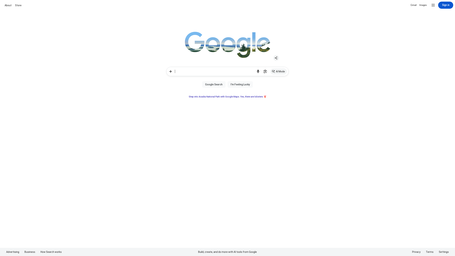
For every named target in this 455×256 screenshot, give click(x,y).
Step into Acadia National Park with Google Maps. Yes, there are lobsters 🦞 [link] (227, 96)
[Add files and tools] (170, 71)
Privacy (416, 251)
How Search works (51, 251)
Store (18, 5)
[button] (433, 5)
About (8, 5)
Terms (429, 251)
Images (423, 5)
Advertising (12, 251)
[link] (278, 71)
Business (30, 251)
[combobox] (215, 71)
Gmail (414, 5)
